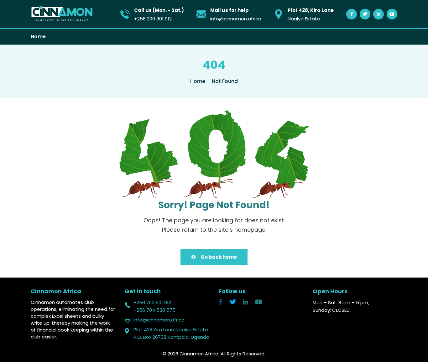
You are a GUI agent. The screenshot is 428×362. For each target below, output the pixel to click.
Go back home (218, 257)
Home (38, 36)
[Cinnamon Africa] (62, 14)
